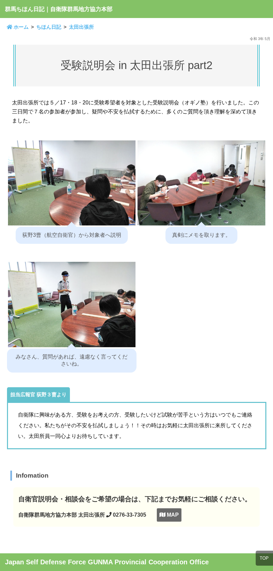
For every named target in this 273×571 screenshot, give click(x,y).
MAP (172, 515)
